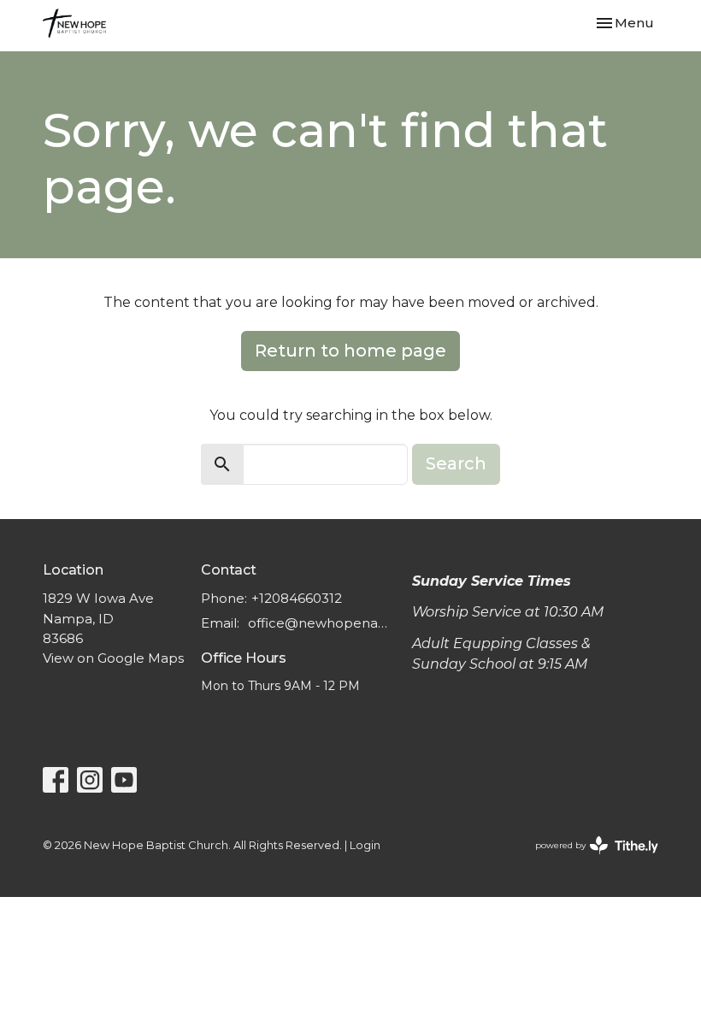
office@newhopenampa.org (321, 623)
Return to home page (350, 350)
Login (365, 845)
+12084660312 (296, 598)
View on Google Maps (113, 658)
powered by (588, 860)
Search (456, 463)
